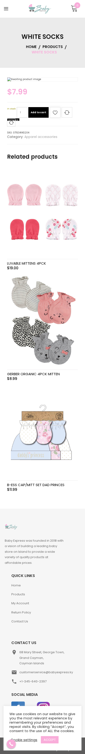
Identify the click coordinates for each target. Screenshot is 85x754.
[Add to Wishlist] (55, 114)
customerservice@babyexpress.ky (46, 672)
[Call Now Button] (11, 744)
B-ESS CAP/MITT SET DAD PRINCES (35, 485)
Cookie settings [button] (24, 740)
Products (18, 594)
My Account (20, 603)
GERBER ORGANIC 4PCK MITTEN (33, 374)
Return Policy (21, 612)
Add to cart (38, 112)
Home (16, 585)
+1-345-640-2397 (33, 681)
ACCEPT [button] (50, 740)
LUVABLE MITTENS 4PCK (26, 263)
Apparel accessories (40, 136)
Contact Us (19, 621)
